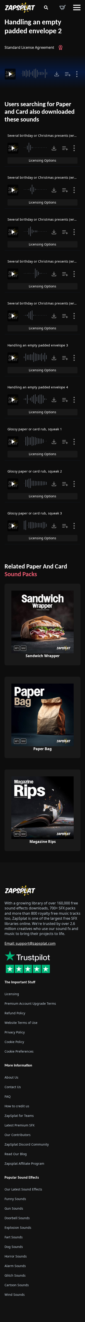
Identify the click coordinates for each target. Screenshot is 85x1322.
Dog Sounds (14, 1246)
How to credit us (17, 1106)
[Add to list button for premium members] (67, 74)
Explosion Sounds (18, 1227)
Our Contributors (18, 1134)
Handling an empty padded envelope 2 (33, 27)
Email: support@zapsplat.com (30, 943)
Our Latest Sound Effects (23, 1189)
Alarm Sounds (15, 1265)
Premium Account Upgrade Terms (30, 1003)
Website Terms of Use (21, 1022)
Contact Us (13, 1086)
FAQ (8, 1096)
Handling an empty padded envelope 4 (37, 387)
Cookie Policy (14, 1042)
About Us (11, 1077)
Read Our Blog (16, 1154)
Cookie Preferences (19, 1051)
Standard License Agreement (29, 47)
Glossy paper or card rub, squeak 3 (34, 513)
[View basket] (62, 7)
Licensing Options (42, 160)
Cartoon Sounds (17, 1285)
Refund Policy (15, 1013)
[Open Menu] (76, 7)
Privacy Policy (15, 1032)
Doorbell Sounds (17, 1218)
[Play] (10, 74)
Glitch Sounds (15, 1275)
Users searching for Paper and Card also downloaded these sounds (40, 112)
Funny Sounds (15, 1198)
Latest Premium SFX (19, 1125)
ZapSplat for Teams (19, 1115)
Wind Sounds (15, 1294)
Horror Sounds (16, 1256)
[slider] (35, 73)
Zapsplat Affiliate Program (24, 1163)
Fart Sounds (14, 1237)
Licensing (12, 994)
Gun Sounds (14, 1208)
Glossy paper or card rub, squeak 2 (34, 471)
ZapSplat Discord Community (27, 1144)
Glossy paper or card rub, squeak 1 (34, 429)
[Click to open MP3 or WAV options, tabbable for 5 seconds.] (56, 74)
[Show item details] (76, 74)
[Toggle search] (46, 7)
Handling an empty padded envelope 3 (37, 345)
